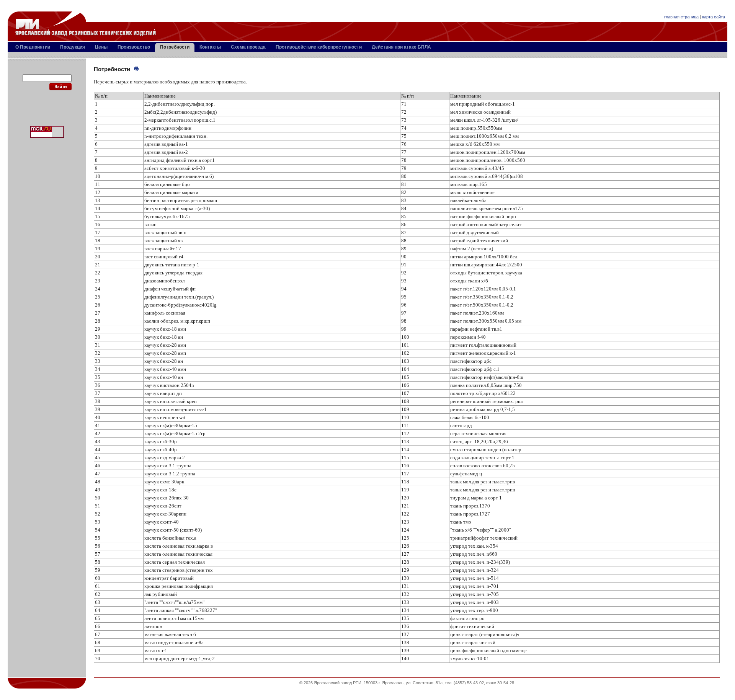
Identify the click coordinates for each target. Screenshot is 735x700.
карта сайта (713, 17)
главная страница (681, 17)
